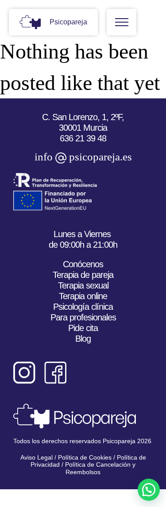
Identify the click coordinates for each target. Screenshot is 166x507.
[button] (149, 490)
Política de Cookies (84, 457)
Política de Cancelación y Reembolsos (100, 468)
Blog (83, 338)
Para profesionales (83, 317)
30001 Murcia (83, 128)
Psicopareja (68, 22)
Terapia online (83, 296)
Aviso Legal (36, 457)
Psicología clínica (83, 307)
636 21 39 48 (83, 138)
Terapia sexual (83, 285)
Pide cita (83, 328)
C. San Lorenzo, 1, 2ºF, (83, 117)
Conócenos (83, 264)
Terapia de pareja (83, 275)
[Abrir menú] (122, 22)
